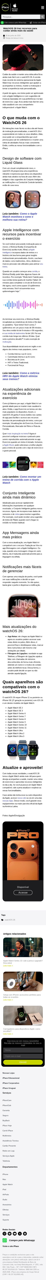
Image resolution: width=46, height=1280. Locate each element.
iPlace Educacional (11, 1078)
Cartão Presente (9, 1146)
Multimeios (7, 1136)
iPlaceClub (7, 1105)
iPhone (5, 1174)
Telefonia (6, 1161)
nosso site (21, 798)
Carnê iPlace (8, 1131)
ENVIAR (23, 1062)
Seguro (5, 1115)
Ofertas (6, 1210)
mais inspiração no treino (17, 434)
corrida (34, 271)
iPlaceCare (7, 1100)
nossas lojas (8, 801)
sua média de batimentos (14, 333)
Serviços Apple (8, 1156)
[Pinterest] (25, 1234)
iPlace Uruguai (9, 1088)
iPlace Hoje (7, 1126)
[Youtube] (15, 1234)
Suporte (6, 1220)
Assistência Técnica (11, 1141)
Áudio (5, 1200)
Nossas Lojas (9, 1073)
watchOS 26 (10, 920)
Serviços (6, 1215)
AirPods (6, 1194)
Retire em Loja (8, 1151)
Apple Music (9, 445)
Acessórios (7, 1205)
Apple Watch (8, 1184)
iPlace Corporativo (11, 1083)
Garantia (6, 1110)
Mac (4, 1179)
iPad (4, 1189)
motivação (7, 342)
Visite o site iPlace (11, 1246)
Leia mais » (8, 966)
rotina (17, 514)
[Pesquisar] (42, 17)
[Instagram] (4, 1234)
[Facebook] (10, 1234)
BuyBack (6, 1120)
